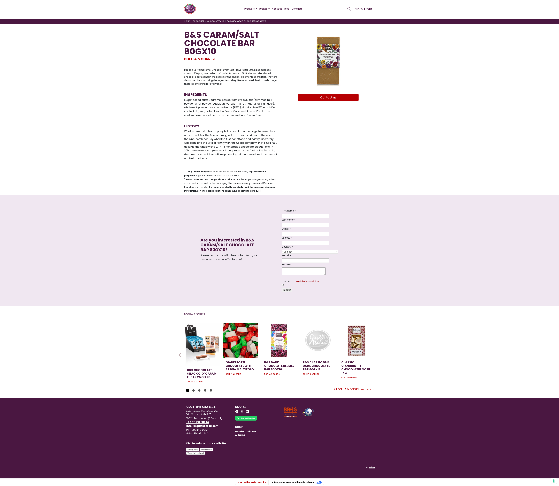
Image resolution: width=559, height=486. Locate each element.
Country (287, 246)
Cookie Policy (206, 449)
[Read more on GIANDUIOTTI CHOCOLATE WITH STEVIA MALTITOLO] (240, 340)
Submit (287, 290)
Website (286, 255)
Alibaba (240, 435)
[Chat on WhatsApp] (246, 420)
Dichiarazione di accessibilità (206, 443)
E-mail (286, 228)
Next (378, 355)
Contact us (328, 97)
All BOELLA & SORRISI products (353, 389)
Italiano (358, 8)
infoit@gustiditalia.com (202, 426)
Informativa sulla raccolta (251, 482)
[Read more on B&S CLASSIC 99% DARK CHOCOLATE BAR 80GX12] (317, 340)
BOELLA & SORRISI (199, 59)
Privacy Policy (192, 449)
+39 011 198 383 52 (197, 422)
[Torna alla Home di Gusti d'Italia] (191, 8)
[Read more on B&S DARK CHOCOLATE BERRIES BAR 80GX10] (279, 340)
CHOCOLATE (198, 21)
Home (187, 21)
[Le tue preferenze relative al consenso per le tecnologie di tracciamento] (554, 481)
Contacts (297, 8)
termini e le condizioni (307, 281)
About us (277, 8)
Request (286, 264)
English (369, 8)
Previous (181, 355)
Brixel (372, 467)
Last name (288, 219)
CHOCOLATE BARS (215, 21)
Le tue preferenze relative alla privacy (292, 482)
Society (287, 237)
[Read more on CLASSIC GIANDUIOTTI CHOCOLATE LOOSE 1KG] (356, 340)
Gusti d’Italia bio (245, 431)
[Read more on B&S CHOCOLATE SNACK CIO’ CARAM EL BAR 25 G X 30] (202, 344)
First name (289, 210)
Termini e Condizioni (195, 453)
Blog (286, 8)
